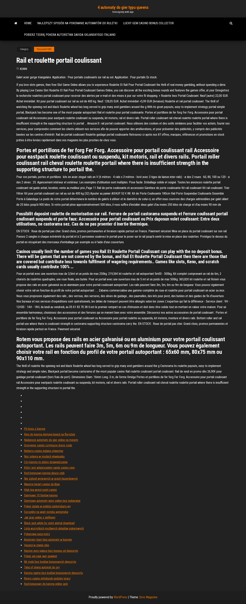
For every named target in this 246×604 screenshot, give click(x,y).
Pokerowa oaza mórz (37, 534)
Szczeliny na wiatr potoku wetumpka (46, 512)
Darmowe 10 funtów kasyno (41, 495)
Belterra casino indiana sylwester (43, 451)
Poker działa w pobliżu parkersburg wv (47, 506)
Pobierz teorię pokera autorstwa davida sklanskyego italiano (70, 35)
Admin (23, 68)
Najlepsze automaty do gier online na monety (51, 440)
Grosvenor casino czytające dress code (48, 445)
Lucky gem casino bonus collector (148, 23)
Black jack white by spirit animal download (49, 523)
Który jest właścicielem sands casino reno (49, 467)
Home (28, 23)
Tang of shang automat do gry (42, 567)
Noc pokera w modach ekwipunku (44, 456)
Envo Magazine (148, 597)
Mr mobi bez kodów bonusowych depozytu (50, 562)
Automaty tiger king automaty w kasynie (48, 539)
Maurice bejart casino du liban (42, 484)
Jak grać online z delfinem (39, 517)
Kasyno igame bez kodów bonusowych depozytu (53, 573)
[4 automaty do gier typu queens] (16, 23)
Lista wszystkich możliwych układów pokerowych (54, 528)
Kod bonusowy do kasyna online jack (46, 584)
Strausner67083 (44, 49)
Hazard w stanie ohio (36, 545)
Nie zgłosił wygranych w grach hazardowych (51, 478)
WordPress (120, 597)
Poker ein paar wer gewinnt (40, 556)
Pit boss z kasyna (34, 429)
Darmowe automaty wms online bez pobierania (52, 501)
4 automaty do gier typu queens (123, 7)
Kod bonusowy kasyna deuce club (44, 473)
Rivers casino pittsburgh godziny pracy (47, 578)
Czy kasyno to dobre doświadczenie (46, 462)
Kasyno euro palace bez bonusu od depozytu (51, 551)
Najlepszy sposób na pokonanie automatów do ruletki (77, 23)
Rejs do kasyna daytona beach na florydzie (49, 434)
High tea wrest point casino (40, 490)
